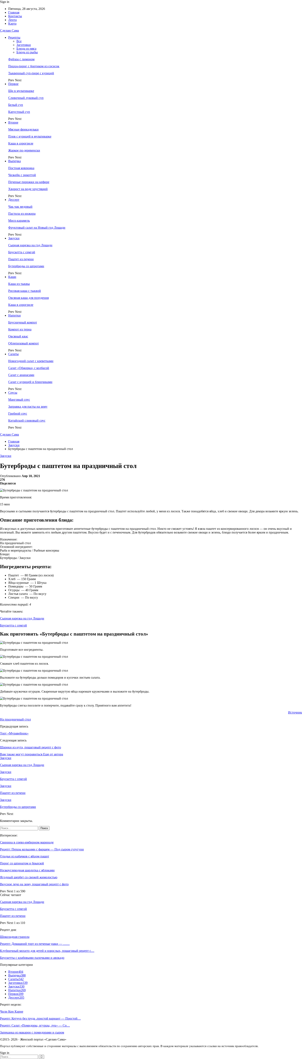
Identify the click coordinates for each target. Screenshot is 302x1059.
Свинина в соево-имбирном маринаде (27, 842)
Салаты (13, 354)
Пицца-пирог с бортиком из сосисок (33, 66)
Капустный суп (19, 112)
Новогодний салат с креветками (30, 361)
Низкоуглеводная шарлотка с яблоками (27, 870)
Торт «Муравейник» (14, 733)
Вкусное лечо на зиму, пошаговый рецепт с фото (34, 884)
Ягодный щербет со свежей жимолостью (28, 877)
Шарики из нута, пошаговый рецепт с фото (30, 747)
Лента (12, 20)
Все (19, 41)
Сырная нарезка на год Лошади (30, 245)
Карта (12, 23)
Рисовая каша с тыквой (24, 291)
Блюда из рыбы (27, 52)
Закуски (14, 238)
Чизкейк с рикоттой (22, 175)
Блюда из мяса (26, 48)
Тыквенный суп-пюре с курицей (31, 73)
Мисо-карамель (19, 220)
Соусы (12, 392)
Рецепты (14, 37)
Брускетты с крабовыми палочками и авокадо (32, 957)
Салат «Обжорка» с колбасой (28, 368)
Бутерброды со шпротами (26, 266)
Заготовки (23, 45)
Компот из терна (19, 329)
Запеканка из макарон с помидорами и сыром (32, 1032)
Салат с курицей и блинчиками (30, 382)
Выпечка (14, 161)
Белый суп (15, 105)
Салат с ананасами (21, 375)
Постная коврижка (21, 168)
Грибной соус (17, 413)
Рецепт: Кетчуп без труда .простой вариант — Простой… (40, 1018)
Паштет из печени (21, 259)
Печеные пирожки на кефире (28, 182)
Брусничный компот (22, 322)
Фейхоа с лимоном (21, 59)
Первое (13, 84)
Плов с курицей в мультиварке (29, 136)
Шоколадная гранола (14, 937)
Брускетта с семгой (21, 252)
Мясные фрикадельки (23, 129)
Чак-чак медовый (20, 206)
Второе (13, 122)
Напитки (14, 315)
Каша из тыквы (19, 284)
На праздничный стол (15, 719)
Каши (12, 277)
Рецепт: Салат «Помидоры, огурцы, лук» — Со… (35, 1025)
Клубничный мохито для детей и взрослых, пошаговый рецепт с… (47, 950)
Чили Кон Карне (11, 1011)
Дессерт (13, 199)
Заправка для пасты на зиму (27, 406)
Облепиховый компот (23, 343)
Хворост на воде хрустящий (28, 189)
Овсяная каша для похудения (28, 297)
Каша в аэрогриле (20, 143)
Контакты (15, 16)
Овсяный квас (18, 336)
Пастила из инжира (22, 213)
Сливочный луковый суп (26, 98)
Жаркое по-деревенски (24, 150)
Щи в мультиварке (21, 91)
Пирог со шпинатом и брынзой (22, 863)
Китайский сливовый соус (26, 420)
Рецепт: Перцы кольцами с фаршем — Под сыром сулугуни (42, 849)
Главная (13, 12)
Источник (295, 712)
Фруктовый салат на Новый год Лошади (36, 227)
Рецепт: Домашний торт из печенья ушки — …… (35, 943)
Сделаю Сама (9, 30)
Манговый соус (19, 399)
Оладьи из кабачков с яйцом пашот (24, 856)
